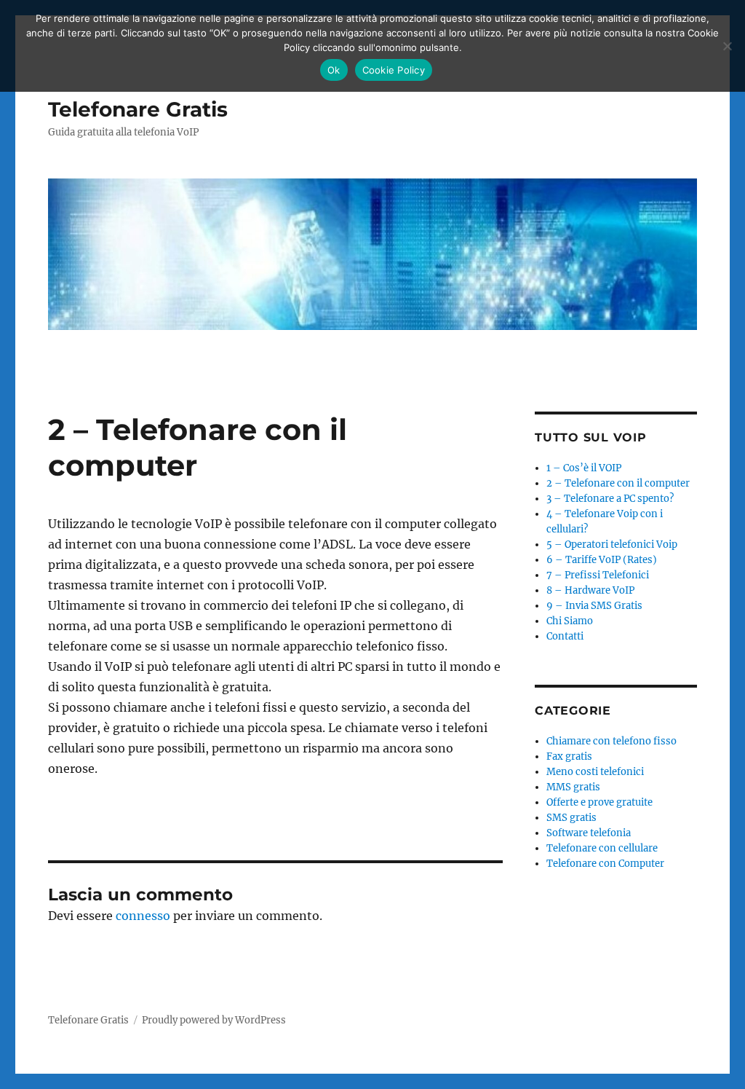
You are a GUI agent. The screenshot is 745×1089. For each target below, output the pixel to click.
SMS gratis (571, 817)
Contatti (564, 636)
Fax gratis (569, 756)
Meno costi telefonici (595, 772)
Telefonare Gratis (138, 109)
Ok (333, 70)
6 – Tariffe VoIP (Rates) (601, 560)
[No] (727, 46)
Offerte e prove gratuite (599, 802)
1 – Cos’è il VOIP (583, 468)
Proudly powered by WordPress (214, 1020)
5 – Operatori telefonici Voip (611, 544)
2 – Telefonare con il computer (618, 483)
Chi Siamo (569, 621)
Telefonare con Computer (605, 863)
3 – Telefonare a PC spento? (610, 498)
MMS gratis (573, 787)
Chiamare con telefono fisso (611, 741)
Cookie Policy (393, 70)
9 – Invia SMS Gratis (594, 605)
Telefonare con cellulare (602, 848)
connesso (143, 915)
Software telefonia (588, 833)
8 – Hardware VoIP (590, 590)
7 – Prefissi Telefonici (597, 575)
